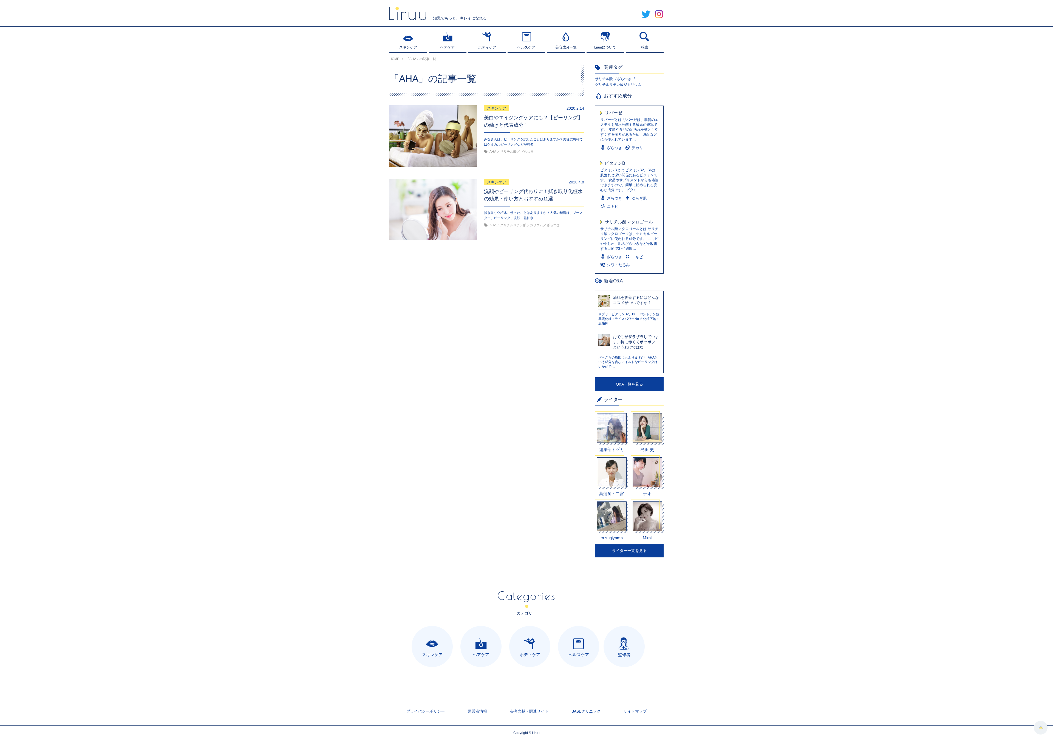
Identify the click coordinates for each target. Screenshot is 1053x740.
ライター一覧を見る (629, 550)
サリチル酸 (604, 79)
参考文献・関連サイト (529, 711)
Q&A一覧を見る (629, 384)
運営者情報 (477, 711)
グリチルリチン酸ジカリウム (618, 85)
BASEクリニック (586, 711)
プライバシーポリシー (425, 711)
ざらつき (624, 79)
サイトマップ (635, 711)
